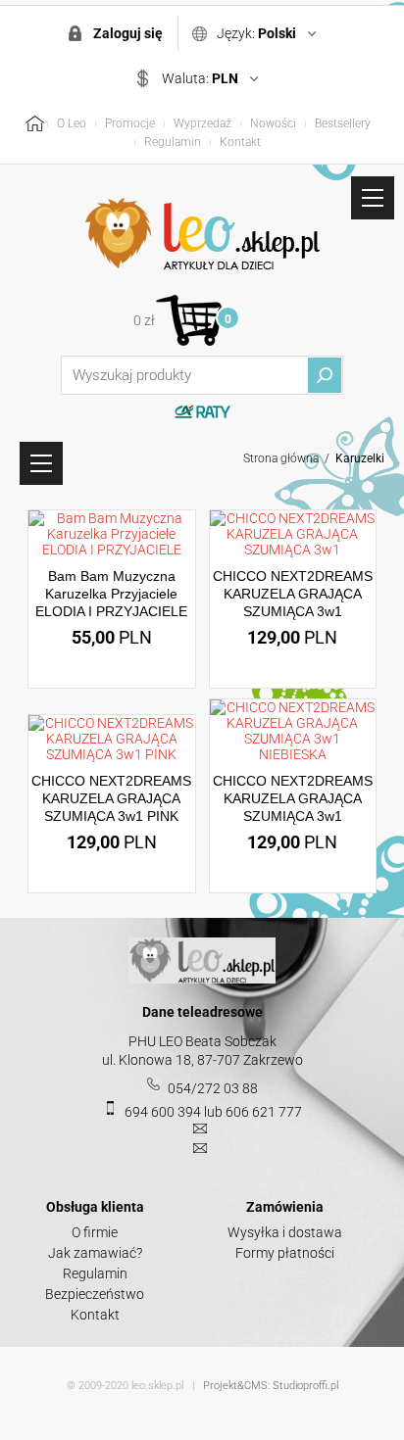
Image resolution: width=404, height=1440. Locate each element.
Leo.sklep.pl (202, 234)
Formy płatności (284, 1253)
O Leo (71, 123)
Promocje (130, 123)
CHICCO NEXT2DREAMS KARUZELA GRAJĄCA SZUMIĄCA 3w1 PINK (111, 798)
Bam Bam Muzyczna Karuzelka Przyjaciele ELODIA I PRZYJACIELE (111, 593)
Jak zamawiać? (95, 1253)
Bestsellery (343, 123)
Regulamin (172, 142)
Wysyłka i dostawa (284, 1232)
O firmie (95, 1232)
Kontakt (240, 142)
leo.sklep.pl (157, 1385)
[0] (189, 320)
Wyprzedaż (202, 123)
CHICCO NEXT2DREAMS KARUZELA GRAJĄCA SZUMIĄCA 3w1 (293, 593)
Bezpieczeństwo (94, 1294)
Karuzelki (359, 458)
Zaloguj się (128, 33)
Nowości (273, 123)
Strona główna (281, 458)
